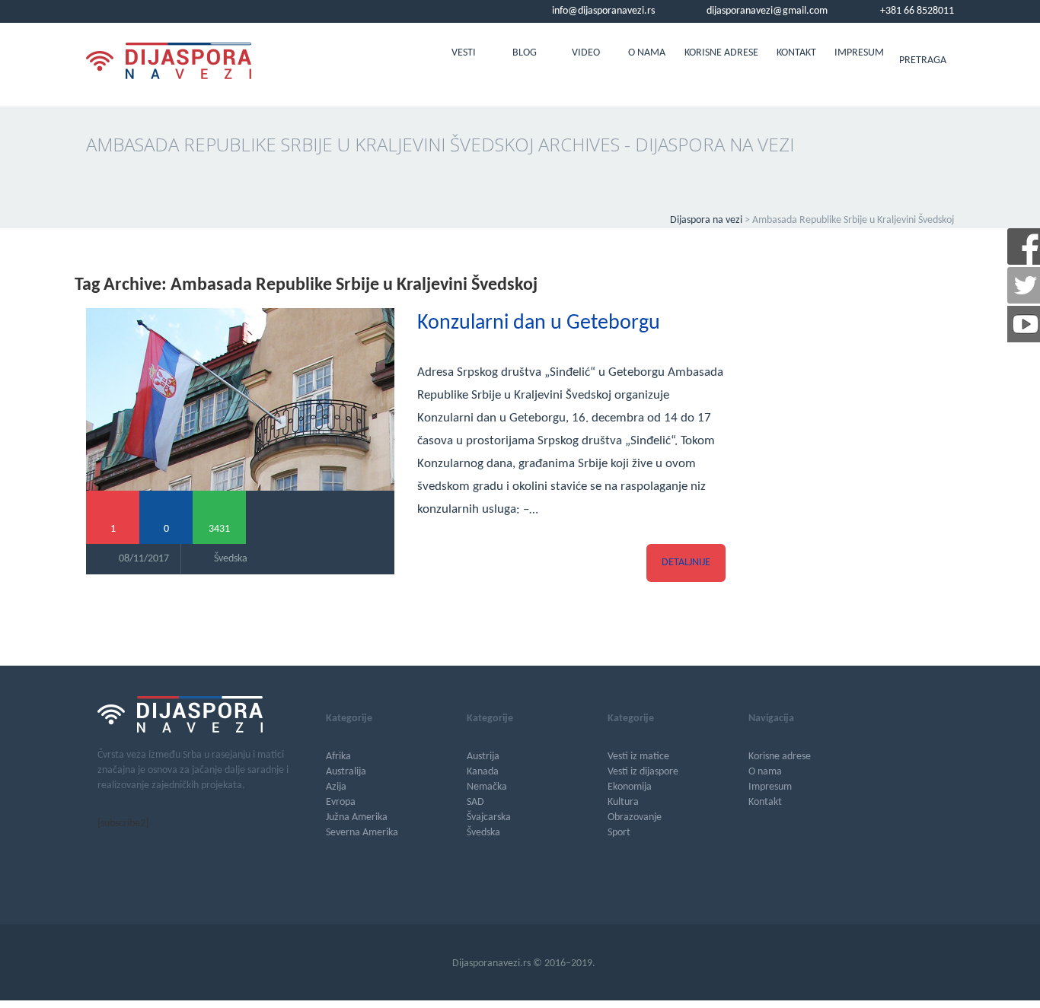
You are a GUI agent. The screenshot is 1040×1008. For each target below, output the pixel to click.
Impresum (859, 53)
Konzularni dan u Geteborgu (538, 323)
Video (586, 53)
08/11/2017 (144, 558)
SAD (475, 802)
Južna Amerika (357, 817)
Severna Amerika (362, 832)
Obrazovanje (635, 817)
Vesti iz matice (638, 756)
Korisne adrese (721, 53)
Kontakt (796, 53)
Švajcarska (489, 817)
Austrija (483, 756)
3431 (219, 529)
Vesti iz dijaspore (643, 771)
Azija (336, 787)
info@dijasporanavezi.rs (602, 11)
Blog (524, 53)
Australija (346, 771)
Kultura (623, 802)
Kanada (483, 771)
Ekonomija (630, 787)
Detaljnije (686, 562)
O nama (646, 53)
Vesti (463, 53)
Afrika (338, 756)
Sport (619, 832)
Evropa (341, 802)
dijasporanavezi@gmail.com (766, 11)
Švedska (230, 558)
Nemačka (487, 787)
